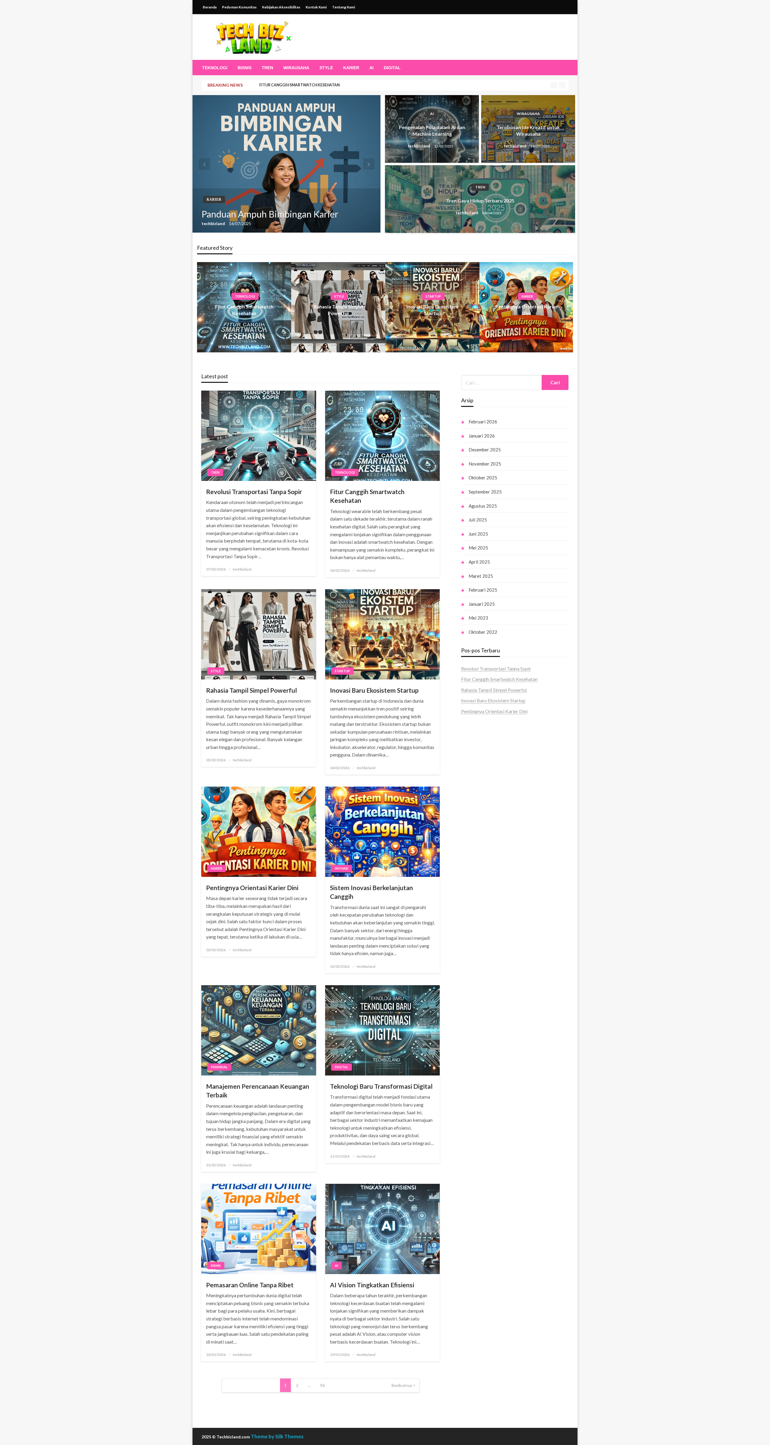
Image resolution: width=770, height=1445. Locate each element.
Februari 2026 (483, 421)
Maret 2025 (481, 576)
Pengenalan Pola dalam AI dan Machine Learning (432, 130)
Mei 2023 (478, 617)
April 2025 (479, 562)
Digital (392, 67)
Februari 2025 (483, 590)
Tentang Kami (343, 7)
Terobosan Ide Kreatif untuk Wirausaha (528, 130)
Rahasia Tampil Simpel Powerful (251, 690)
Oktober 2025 (483, 477)
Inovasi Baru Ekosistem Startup (374, 690)
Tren (267, 67)
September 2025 (485, 491)
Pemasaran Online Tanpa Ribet (250, 1285)
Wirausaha (296, 67)
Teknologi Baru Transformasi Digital (381, 1086)
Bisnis (244, 67)
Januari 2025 (482, 604)
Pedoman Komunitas (239, 7)
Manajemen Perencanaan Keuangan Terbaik (257, 1090)
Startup (433, 296)
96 (322, 1385)
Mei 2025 (478, 547)
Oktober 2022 (483, 632)
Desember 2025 (485, 449)
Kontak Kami (316, 7)
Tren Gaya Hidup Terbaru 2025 (480, 200)
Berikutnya (402, 1385)
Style (326, 67)
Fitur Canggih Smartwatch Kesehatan (299, 85)
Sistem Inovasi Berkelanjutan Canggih (371, 892)
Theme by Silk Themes (277, 1436)
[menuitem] (215, 67)
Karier (351, 67)
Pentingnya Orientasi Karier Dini (252, 887)
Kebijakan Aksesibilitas (281, 7)
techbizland (214, 223)
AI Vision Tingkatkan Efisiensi (372, 1285)
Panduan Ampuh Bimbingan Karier (270, 214)
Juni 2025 (478, 534)
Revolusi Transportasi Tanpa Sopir (254, 491)
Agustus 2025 (483, 506)
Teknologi (214, 67)
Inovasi (341, 868)
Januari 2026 (482, 435)
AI (371, 67)
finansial (219, 1067)
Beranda (210, 7)
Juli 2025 (478, 519)
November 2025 (485, 463)
